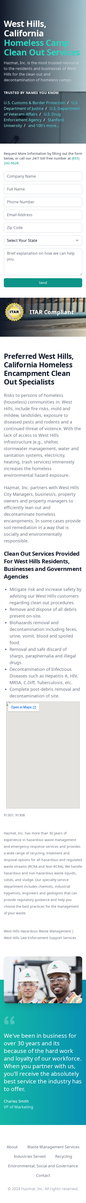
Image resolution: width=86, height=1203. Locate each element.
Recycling (63, 1156)
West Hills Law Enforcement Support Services (40, 937)
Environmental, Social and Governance (43, 1166)
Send (43, 282)
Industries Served (30, 1156)
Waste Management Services (53, 1146)
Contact (43, 1175)
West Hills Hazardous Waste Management (37, 931)
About (12, 1146)
